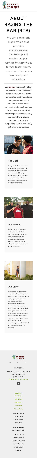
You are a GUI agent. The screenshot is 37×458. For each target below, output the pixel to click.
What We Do (18, 414)
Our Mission (18, 396)
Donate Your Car (18, 444)
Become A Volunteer (18, 441)
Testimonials (18, 427)
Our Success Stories (18, 430)
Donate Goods (18, 447)
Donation (18, 450)
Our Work (18, 423)
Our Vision (18, 399)
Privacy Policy (18, 409)
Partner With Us (18, 437)
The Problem (18, 416)
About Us (18, 393)
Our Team (18, 406)
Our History (18, 402)
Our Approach (18, 419)
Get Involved (18, 435)
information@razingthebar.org (18, 379)
